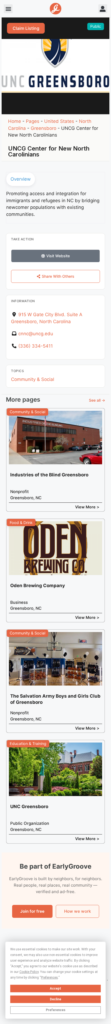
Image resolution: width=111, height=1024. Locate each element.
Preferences (55, 1010)
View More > (87, 507)
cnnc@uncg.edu (35, 333)
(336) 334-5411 (35, 346)
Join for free (32, 911)
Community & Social (32, 379)
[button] (8, 8)
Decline (55, 999)
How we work (77, 911)
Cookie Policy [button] (29, 972)
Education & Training (28, 743)
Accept (55, 988)
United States (59, 121)
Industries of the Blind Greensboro (49, 474)
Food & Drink (21, 522)
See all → (97, 400)
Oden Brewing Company (37, 585)
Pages (32, 121)
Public (95, 26)
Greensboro (43, 128)
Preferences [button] (49, 977)
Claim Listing (26, 28)
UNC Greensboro (29, 806)
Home (14, 121)
